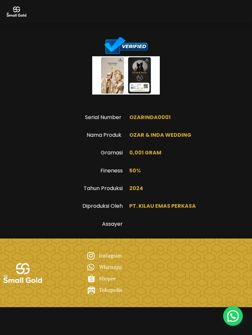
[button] (233, 316)
